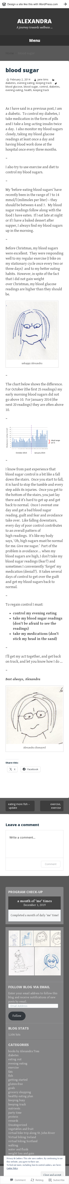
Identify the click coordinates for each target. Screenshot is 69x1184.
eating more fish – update (19, 805)
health (28, 90)
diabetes (54, 86)
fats (10, 1072)
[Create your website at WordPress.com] (34, 4)
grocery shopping (19, 1092)
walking (13, 1145)
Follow (17, 1016)
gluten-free (15, 1084)
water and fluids (18, 1149)
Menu (34, 40)
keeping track (44, 83)
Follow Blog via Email (29, 987)
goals (11, 1088)
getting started (17, 1080)
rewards (13, 1121)
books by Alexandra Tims (23, 1051)
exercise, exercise (55, 805)
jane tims (42, 79)
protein (13, 1117)
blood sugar (31, 86)
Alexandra (34, 21)
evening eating (25, 83)
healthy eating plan (20, 1096)
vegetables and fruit (20, 1129)
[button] (14, 938)
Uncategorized (17, 1125)
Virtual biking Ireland (22, 1137)
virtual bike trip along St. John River (31, 1133)
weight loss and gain (21, 1153)
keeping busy (16, 1100)
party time (15, 1113)
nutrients (14, 1108)
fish (10, 1076)
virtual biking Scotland (22, 1141)
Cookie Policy (12, 1168)
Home (10, 53)
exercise (13, 1067)
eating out (15, 1059)
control (43, 86)
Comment (50, 864)
